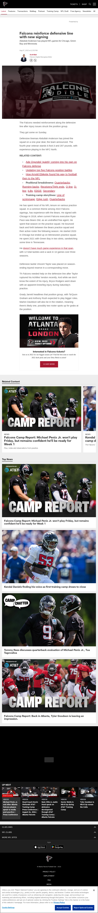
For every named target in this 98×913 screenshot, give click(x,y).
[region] (49, 899)
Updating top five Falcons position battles (48, 169)
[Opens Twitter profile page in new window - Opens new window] (35, 60)
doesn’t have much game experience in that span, (47, 247)
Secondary (48, 190)
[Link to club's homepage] (5, 3)
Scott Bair (33, 55)
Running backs (30, 186)
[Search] (90, 4)
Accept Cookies (63, 908)
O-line (68, 186)
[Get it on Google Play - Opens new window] (57, 848)
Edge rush (27, 198)
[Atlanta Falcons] (49, 858)
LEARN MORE (49, 364)
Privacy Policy (49, 871)
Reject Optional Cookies (83, 908)
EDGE (37, 190)
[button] (49, 92)
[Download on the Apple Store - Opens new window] (40, 847)
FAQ (49, 879)
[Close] (94, 890)
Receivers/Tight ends (52, 186)
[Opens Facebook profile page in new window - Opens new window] (31, 60)
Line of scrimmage (67, 194)
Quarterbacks (61, 182)
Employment (49, 875)
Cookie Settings (8, 908)
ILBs (30, 190)
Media (49, 883)
